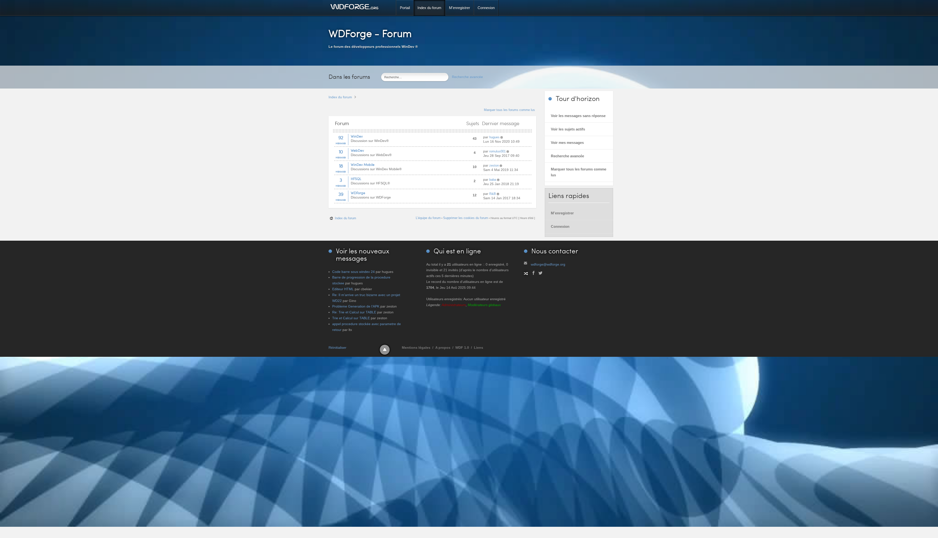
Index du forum (340, 97)
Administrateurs (454, 305)
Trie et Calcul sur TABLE (351, 318)
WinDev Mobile (362, 164)
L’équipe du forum (428, 218)
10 (341, 151)
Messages (341, 143)
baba (492, 179)
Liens (478, 347)
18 (341, 165)
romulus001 (497, 151)
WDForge (358, 192)
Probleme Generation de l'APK (355, 306)
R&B (492, 194)
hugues (494, 137)
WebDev (357, 150)
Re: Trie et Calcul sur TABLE (354, 312)
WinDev (357, 136)
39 (340, 193)
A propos (442, 347)
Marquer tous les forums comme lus (509, 110)
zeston (494, 165)
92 (340, 137)
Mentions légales (416, 347)
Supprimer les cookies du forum (465, 218)
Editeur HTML (343, 289)
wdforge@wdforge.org (548, 264)
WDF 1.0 (462, 347)
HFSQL (356, 178)
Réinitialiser (337, 347)
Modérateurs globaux (484, 305)
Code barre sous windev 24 (353, 272)
